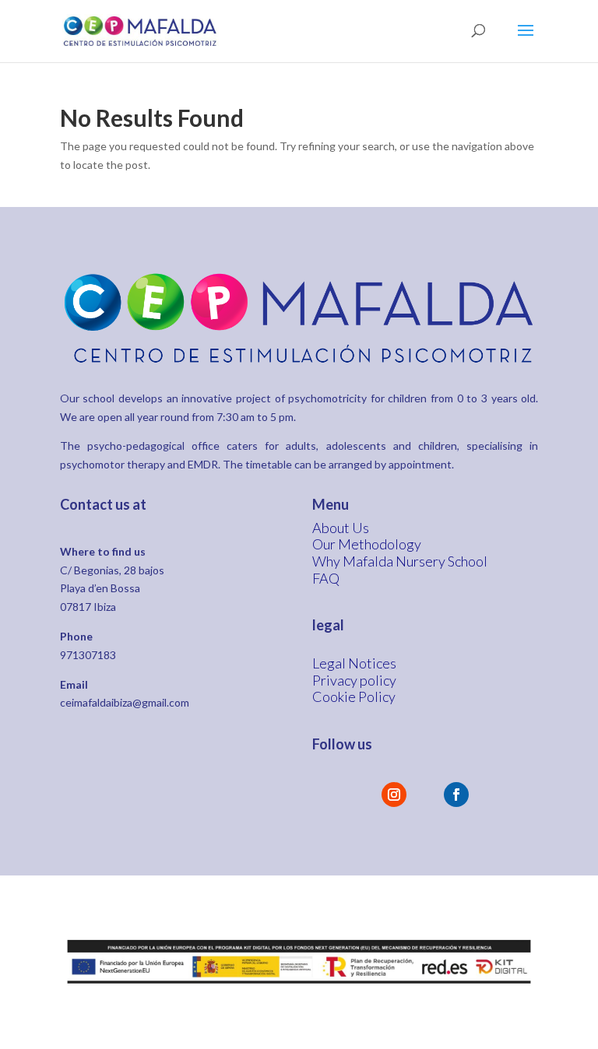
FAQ (325, 578)
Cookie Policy (354, 696)
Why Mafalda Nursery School (399, 561)
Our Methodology (366, 544)
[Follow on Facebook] (456, 794)
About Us (340, 527)
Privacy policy (354, 680)
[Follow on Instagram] (394, 794)
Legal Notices (354, 663)
